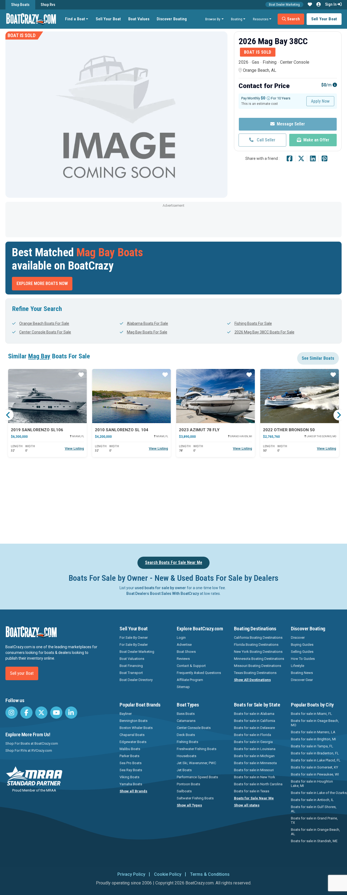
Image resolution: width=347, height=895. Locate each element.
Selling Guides (302, 652)
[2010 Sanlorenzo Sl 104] (131, 396)
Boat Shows (186, 652)
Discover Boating (172, 19)
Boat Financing (131, 666)
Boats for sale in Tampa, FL (312, 746)
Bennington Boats (133, 721)
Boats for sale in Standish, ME (314, 841)
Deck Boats (186, 735)
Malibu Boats (130, 749)
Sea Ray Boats (131, 770)
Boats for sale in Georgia (253, 742)
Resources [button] (260, 19)
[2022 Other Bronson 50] (299, 396)
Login (181, 637)
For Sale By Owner (134, 637)
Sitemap (183, 687)
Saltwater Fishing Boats (195, 798)
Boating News (302, 673)
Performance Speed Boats (197, 777)
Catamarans (186, 721)
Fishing (270, 62)
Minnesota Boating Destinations (259, 659)
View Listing (74, 448)
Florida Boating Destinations (256, 645)
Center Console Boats (194, 728)
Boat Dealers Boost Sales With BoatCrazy (162, 593)
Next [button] (338, 415)
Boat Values (138, 19)
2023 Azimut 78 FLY (199, 429)
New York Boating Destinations (258, 652)
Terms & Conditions (210, 874)
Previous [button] (8, 415)
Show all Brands (133, 791)
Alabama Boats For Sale (147, 323)
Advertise (184, 645)
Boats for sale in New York (254, 777)
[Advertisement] (173, 221)
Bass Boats (186, 714)
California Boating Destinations (258, 637)
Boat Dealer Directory (136, 680)
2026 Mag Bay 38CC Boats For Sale (264, 332)
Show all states (246, 805)
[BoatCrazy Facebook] (26, 712)
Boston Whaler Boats (136, 728)
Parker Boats (129, 756)
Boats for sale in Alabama (254, 714)
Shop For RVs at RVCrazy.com (28, 750)
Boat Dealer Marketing (284, 4)
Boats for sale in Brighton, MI (313, 739)
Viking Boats (129, 777)
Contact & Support (191, 666)
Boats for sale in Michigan (254, 756)
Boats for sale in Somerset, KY (314, 767)
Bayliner (126, 714)
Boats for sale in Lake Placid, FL (315, 760)
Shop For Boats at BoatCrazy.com (31, 743)
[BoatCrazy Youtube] (56, 712)
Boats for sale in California (254, 721)
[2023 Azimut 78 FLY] (215, 396)
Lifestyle (297, 666)
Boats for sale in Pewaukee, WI (315, 774)
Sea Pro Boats (131, 763)
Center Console (294, 62)
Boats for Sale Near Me (254, 798)
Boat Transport (131, 673)
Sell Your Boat (108, 19)
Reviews (183, 659)
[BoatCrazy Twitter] (41, 712)
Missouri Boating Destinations (257, 666)
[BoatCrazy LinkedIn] (71, 712)
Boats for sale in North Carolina (258, 784)
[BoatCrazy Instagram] (11, 712)
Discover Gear (302, 680)
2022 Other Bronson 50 (289, 429)
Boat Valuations (132, 659)
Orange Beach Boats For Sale (44, 323)
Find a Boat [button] (75, 19)
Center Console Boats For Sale (45, 332)
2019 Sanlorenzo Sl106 (37, 429)
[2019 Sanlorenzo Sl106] (47, 396)
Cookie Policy (167, 874)
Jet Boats (184, 770)
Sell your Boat (22, 673)
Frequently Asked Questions (199, 673)
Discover (298, 637)
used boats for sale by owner (160, 588)
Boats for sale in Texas (251, 791)
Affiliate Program (190, 680)
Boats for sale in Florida (252, 735)
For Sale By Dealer (134, 645)
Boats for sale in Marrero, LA (313, 732)
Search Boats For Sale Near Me (173, 562)
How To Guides (303, 659)
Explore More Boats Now (42, 283)
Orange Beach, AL (259, 70)
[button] (310, 4)
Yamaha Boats (131, 784)
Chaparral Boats (132, 735)
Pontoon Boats (188, 784)
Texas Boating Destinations (255, 673)
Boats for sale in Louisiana (254, 749)
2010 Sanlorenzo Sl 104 (121, 429)
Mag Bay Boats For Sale (147, 332)
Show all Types (189, 805)
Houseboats (186, 756)
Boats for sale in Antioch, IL (312, 800)
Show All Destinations (252, 680)
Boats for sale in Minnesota (255, 763)
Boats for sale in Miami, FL (311, 714)
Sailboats (184, 791)
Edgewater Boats (133, 742)
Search (293, 19)
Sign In (331, 4)
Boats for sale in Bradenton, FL (315, 753)
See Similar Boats (318, 358)
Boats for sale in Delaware (254, 728)
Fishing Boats (187, 742)
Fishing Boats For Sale (253, 323)
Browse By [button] (212, 19)
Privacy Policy (131, 874)
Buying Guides (302, 645)
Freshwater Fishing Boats (196, 749)
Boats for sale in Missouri (254, 770)
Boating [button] (236, 19)
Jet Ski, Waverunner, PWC (196, 763)
